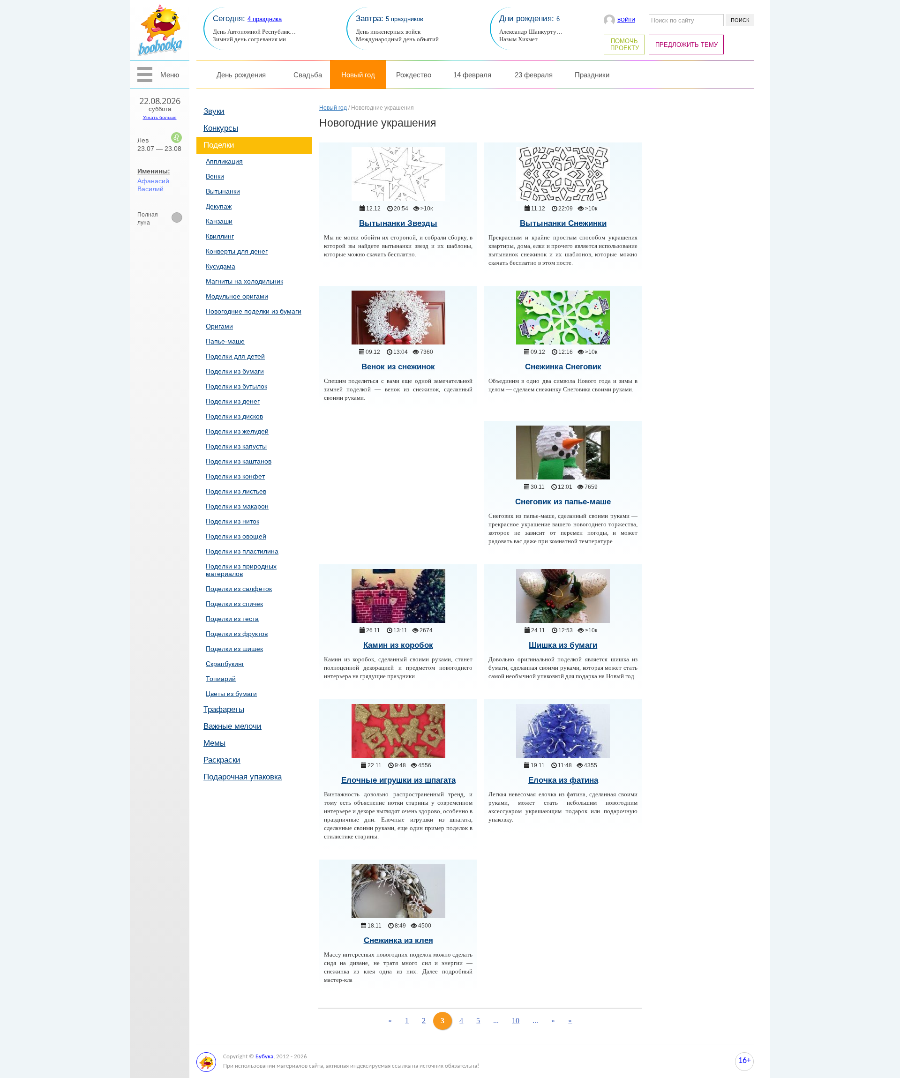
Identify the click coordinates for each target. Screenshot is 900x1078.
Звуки (214, 111)
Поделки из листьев (236, 491)
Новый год (358, 75)
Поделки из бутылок (236, 386)
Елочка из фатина (563, 780)
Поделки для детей (235, 356)
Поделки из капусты (236, 446)
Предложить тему (686, 44)
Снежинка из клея (398, 940)
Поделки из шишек (234, 648)
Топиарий (221, 678)
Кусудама (220, 266)
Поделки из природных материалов (241, 569)
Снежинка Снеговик (563, 366)
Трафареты (223, 709)
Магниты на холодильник (244, 281)
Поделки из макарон (237, 506)
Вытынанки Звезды (398, 223)
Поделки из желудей (237, 431)
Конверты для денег (237, 251)
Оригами (219, 326)
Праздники (592, 75)
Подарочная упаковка (242, 776)
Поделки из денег (233, 401)
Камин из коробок (398, 645)
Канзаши (219, 221)
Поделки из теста (232, 618)
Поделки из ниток (232, 521)
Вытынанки (223, 191)
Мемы (214, 743)
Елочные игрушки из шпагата (398, 780)
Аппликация (224, 161)
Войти (626, 20)
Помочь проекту (624, 44)
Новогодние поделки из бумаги (253, 311)
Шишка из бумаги (563, 645)
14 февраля (472, 75)
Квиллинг (220, 236)
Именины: (153, 171)
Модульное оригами (237, 296)
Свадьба (307, 75)
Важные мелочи (232, 726)
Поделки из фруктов (237, 633)
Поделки (218, 145)
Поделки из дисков (234, 416)
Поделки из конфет (235, 476)
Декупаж (219, 206)
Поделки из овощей (236, 536)
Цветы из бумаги (231, 693)
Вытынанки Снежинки (563, 223)
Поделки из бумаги (235, 371)
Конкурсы (220, 128)
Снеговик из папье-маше (563, 501)
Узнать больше (160, 117)
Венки (215, 176)
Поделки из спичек (234, 603)
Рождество (413, 75)
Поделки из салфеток (239, 588)
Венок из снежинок (398, 366)
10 (515, 1021)
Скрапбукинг (225, 663)
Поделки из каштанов (238, 461)
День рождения (241, 75)
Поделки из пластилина (242, 551)
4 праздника (265, 18)
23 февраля (534, 75)
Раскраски (221, 760)
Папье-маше (225, 341)
